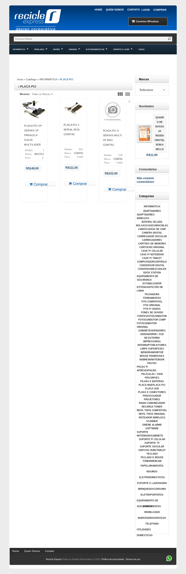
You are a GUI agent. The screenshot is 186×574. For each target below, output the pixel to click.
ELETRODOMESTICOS (152, 477)
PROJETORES (152, 399)
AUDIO (163, 483)
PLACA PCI (66, 79)
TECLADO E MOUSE (151, 457)
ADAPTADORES (152, 211)
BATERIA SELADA (152, 222)
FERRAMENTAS (152, 298)
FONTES (142, 316)
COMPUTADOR (145, 261)
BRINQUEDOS (146, 489)
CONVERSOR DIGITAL (152, 265)
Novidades (146, 106)
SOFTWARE (152, 428)
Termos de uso (133, 559)
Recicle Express (54, 559)
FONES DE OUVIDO (152, 312)
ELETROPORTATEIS (152, 494)
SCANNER (152, 421)
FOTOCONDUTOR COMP (152, 319)
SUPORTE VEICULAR (152, 446)
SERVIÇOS (160, 518)
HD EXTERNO (152, 337)
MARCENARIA (146, 518)
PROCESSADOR (152, 395)
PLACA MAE (146, 385)
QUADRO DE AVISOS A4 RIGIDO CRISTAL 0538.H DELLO (160, 133)
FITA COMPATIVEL (152, 301)
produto (147, 21)
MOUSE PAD (147, 356)
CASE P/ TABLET (152, 258)
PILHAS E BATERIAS (152, 381)
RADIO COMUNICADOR (152, 403)
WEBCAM (156, 461)
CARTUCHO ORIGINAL (152, 247)
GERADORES (158, 330)
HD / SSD (158, 334)
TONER (147, 461)
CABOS (142, 229)
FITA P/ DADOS (152, 308)
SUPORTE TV (152, 443)
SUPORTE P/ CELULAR (152, 439)
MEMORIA (146, 352)
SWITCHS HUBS (147, 450)
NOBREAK (145, 359)
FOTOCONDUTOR (157, 316)
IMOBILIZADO (152, 512)
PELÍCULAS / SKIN (152, 374)
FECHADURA (152, 294)
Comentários (148, 169)
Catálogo (31, 79)
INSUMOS (151, 471)
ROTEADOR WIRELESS (152, 417)
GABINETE (144, 330)
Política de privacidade (113, 559)
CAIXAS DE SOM (156, 229)
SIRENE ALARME (152, 424)
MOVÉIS (158, 465)
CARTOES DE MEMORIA (152, 243)
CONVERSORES (147, 269)
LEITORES (160, 345)
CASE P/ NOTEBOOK (152, 254)
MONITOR (157, 352)
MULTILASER (42, 154)
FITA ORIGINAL (152, 305)
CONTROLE (160, 261)
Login (145, 9)
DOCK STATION (152, 272)
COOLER (161, 269)
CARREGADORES (152, 240)
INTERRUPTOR (146, 345)
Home (98, 9)
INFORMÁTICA (48, 79)
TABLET (161, 450)
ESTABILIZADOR (152, 283)
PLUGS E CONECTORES (152, 392)
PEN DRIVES (152, 377)
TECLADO (152, 453)
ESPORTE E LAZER (148, 483)
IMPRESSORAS (152, 341)
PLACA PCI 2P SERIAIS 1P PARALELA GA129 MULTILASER (33, 135)
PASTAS (152, 363)
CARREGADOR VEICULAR (152, 236)
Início (20, 79)
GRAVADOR (146, 334)
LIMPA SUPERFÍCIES (152, 348)
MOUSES (159, 356)
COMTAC (79, 153)
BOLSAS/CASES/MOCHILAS (152, 225)
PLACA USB (152, 388)
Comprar (159, 9)
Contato (133, 9)
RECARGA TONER (152, 406)
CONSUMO (160, 489)
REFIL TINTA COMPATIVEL (152, 410)
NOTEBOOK (158, 359)
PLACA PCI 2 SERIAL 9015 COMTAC (72, 129)
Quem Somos (115, 9)
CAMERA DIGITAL (152, 232)
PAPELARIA (147, 465)
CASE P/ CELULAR (152, 250)
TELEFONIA (152, 523)
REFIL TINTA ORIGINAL (152, 414)
